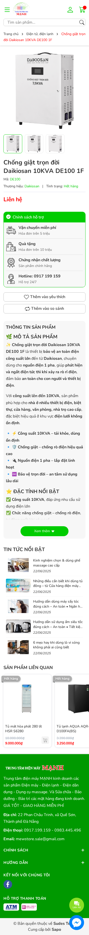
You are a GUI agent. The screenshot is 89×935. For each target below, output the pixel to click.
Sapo (56, 929)
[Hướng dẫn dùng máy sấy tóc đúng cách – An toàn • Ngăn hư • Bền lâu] (18, 606)
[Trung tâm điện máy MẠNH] (34, 767)
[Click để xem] (44, 90)
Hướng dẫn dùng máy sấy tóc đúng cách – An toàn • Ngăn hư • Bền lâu (57, 606)
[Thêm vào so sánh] (45, 709)
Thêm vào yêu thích (47, 297)
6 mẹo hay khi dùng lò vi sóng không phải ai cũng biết (56, 645)
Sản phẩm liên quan (28, 668)
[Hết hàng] (45, 740)
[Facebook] (7, 884)
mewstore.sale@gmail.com (40, 839)
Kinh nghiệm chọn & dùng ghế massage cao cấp (56, 563)
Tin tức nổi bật (24, 549)
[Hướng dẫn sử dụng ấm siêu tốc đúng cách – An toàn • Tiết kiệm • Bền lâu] (18, 626)
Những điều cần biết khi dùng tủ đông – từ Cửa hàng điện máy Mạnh (58, 586)
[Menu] (7, 9)
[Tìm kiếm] (82, 22)
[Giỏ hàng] (82, 9)
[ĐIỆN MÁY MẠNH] (28, 9)
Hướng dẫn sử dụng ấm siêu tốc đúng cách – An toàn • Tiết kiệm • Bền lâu (58, 627)
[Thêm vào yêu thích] (45, 698)
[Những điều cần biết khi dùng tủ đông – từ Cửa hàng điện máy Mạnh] (18, 586)
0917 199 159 (47, 276)
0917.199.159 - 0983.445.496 (52, 830)
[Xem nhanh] (45, 688)
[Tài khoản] (71, 9)
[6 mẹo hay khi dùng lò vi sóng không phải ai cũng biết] (18, 647)
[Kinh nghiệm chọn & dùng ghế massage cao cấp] (18, 565)
